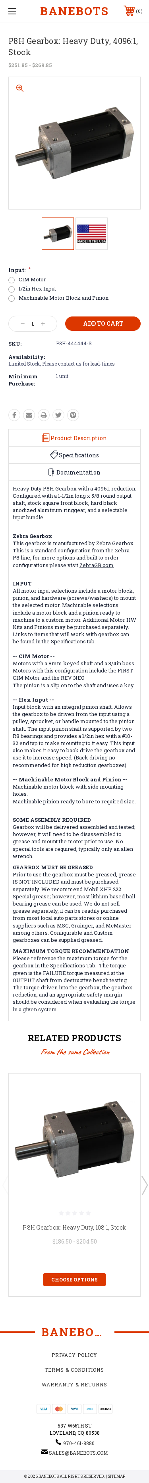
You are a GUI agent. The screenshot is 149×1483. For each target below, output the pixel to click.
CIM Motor (32, 279)
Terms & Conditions (74, 1369)
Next (144, 1185)
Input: (19, 270)
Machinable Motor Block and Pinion (63, 298)
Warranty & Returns (74, 1384)
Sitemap (116, 1476)
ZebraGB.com (96, 565)
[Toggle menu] (21, 11)
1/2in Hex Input (37, 288)
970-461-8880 (79, 1443)
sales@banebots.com (78, 1452)
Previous (5, 1185)
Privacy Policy (74, 1355)
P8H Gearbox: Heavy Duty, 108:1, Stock (74, 1227)
